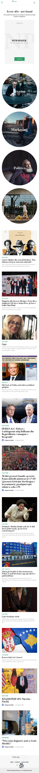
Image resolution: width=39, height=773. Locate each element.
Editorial (5, 298)
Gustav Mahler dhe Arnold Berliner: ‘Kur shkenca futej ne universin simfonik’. (18, 261)
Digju (4, 344)
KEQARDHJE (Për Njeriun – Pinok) (17, 700)
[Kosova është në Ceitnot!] (19, 640)
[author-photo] (3, 440)
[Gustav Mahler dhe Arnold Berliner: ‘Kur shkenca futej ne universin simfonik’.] (19, 242)
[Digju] (19, 327)
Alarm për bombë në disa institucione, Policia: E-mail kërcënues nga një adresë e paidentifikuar (18, 573)
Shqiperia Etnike (9, 440)
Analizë (4, 382)
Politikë (5, 473)
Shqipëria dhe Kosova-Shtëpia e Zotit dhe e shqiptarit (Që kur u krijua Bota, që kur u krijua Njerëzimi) (19, 303)
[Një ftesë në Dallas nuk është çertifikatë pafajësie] (19, 368)
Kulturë (4, 257)
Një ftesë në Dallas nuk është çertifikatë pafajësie (18, 386)
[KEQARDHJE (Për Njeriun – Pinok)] (19, 680)
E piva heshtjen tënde (10, 616)
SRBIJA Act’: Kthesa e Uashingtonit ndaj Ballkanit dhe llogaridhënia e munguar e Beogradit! (18, 432)
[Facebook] (17, 765)
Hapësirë (5, 655)
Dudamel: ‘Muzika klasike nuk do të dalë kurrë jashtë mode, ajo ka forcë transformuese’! (18, 528)
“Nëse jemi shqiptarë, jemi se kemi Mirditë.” (19, 742)
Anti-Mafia (6, 569)
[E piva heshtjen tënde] (19, 599)
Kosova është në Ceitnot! (12, 657)
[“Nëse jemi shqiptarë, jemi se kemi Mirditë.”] (19, 722)
